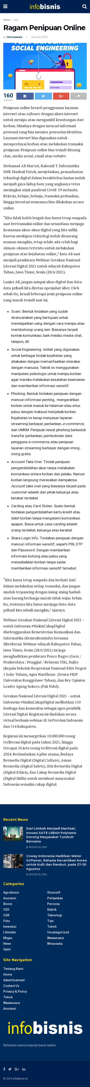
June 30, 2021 (39, 37)
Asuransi (9, 898)
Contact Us (11, 986)
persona (53, 904)
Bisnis (7, 904)
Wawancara (55, 938)
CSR (6, 915)
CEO (6, 909)
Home (6, 19)
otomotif (53, 892)
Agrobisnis (11, 892)
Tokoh (52, 926)
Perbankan (55, 898)
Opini (7, 949)
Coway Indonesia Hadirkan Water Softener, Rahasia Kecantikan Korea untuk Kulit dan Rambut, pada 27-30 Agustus (56, 862)
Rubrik (52, 909)
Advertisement (14, 980)
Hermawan (14, 37)
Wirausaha (54, 943)
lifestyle (9, 932)
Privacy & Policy (15, 991)
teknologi (54, 915)
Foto (6, 921)
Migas (7, 938)
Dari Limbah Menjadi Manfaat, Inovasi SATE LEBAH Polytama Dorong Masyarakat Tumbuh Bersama (51, 835)
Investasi (9, 926)
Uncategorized (58, 932)
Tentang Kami (13, 969)
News (7, 943)
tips (16, 19)
